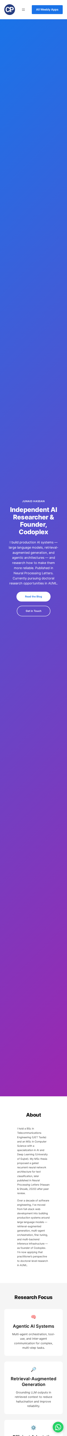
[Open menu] (23, 9)
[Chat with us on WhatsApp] (58, 1427)
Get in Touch (33, 610)
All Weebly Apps (47, 9)
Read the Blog (33, 596)
